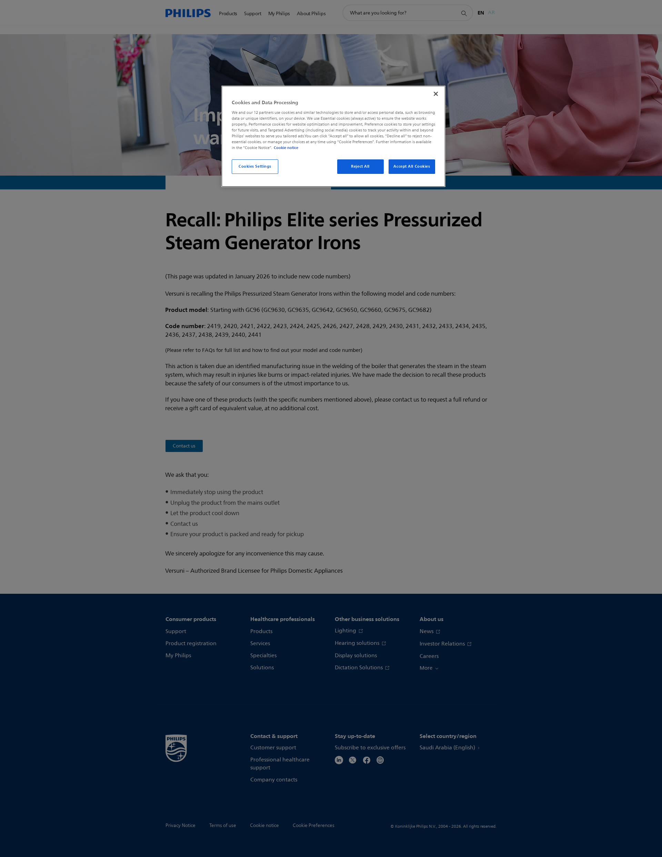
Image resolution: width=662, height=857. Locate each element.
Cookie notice (286, 147)
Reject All (360, 166)
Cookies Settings (255, 166)
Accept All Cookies (411, 166)
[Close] (435, 93)
